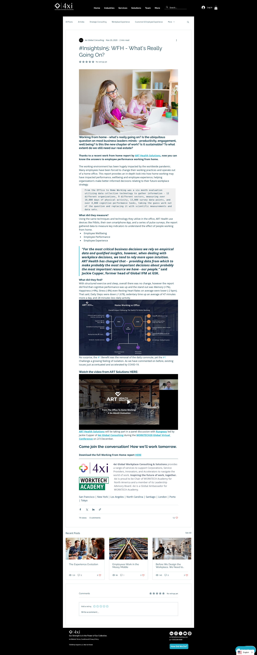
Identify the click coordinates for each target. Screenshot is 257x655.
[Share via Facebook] (80, 509)
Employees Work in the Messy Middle (125, 565)
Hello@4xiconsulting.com (179, 637)
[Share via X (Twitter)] (87, 509)
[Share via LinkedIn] (93, 509)
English (246, 652)
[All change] (128, 548)
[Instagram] (176, 633)
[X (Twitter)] (180, 633)
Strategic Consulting (98, 22)
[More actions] (176, 40)
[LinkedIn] (171, 633)
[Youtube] (185, 633)
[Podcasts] (190, 633)
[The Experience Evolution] (85, 548)
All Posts (69, 22)
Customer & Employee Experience (149, 22)
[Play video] (128, 402)
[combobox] (245, 652)
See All (188, 532)
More (170, 22)
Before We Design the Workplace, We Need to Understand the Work (169, 565)
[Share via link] (100, 509)
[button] (216, 8)
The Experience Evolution (83, 564)
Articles (81, 22)
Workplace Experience (121, 22)
